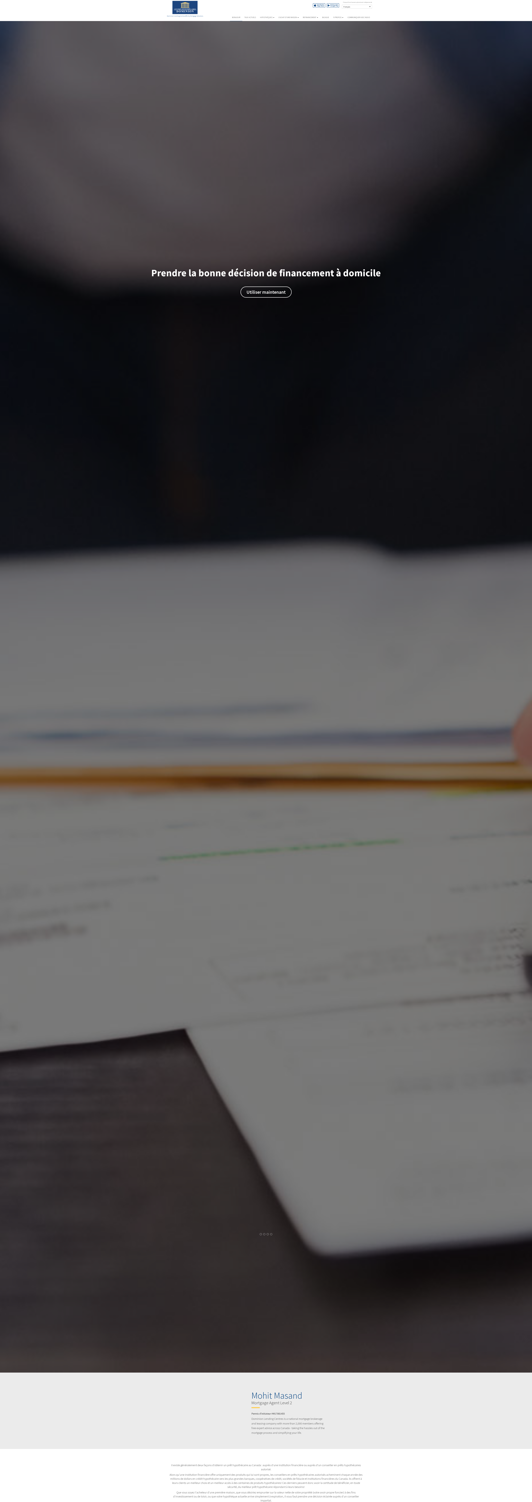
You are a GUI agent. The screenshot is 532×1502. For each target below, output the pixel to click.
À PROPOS (337, 17)
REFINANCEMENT (310, 17)
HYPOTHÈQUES (266, 17)
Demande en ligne (266, 292)
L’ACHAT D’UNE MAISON (287, 17)
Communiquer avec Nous (358, 17)
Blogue (325, 17)
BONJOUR (236, 17)
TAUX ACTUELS (250, 17)
